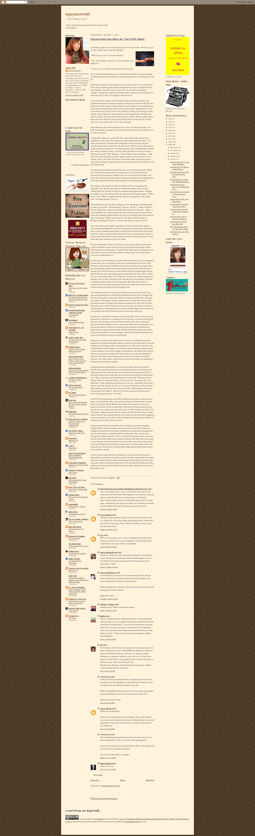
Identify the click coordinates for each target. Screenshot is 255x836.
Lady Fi (71, 446)
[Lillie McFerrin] (77, 217)
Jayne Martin (74, 71)
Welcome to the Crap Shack (78, 568)
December (174, 147)
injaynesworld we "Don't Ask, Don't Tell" (178, 222)
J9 (101, 644)
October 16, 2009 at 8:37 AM (108, 530)
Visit (70, 175)
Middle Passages (74, 347)
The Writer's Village (76, 431)
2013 (170, 133)
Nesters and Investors (75, 521)
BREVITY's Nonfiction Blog (78, 295)
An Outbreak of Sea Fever (77, 514)
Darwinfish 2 (73, 320)
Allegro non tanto (75, 385)
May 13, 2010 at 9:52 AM (107, 671)
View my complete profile (74, 95)
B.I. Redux (72, 392)
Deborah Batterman (76, 356)
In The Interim (73, 611)
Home (122, 780)
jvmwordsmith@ (131, 821)
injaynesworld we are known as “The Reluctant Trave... (179, 186)
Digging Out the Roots (76, 387)
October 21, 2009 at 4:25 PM (108, 547)
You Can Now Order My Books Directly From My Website (79, 371)
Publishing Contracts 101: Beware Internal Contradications (77, 423)
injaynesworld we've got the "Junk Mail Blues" (179, 163)
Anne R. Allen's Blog (76, 337)
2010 (170, 142)
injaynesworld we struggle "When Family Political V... (179, 211)
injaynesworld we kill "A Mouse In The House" (178, 217)
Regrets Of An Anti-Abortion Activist (78, 498)
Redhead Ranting (75, 368)
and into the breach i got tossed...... (76, 530)
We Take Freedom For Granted (78, 414)
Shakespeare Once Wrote (77, 433)
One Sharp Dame (75, 544)
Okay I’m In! (73, 472)
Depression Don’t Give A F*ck (79, 546)
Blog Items (72, 478)
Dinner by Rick (73, 332)
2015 (170, 127)
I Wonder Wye (74, 616)
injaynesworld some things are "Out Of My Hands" (118, 39)
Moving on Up (73, 570)
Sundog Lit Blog (74, 559)
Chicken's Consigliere (76, 470)
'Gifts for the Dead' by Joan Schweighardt (77, 481)
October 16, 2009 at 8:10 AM (108, 509)
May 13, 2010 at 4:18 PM (107, 703)
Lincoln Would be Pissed (76, 322)
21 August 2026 (73, 315)
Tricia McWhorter (108, 572)
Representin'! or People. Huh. (78, 489)
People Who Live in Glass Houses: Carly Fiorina (77, 602)
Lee (101, 535)
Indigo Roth (73, 512)
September (174, 156)
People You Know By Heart (78, 305)
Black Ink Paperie (75, 527)
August (173, 159)
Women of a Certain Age (77, 599)
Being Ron (72, 400)
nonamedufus (73, 504)
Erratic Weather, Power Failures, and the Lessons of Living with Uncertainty (77, 361)
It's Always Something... (77, 587)
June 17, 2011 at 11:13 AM (108, 769)
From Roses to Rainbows (77, 463)
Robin (102, 616)
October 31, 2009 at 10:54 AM (109, 567)
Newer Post (95, 780)
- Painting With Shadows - (78, 378)
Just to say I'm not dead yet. (77, 395)
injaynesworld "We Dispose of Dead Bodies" (179, 168)
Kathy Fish (73, 576)
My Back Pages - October (77, 506)
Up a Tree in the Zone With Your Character (77, 341)
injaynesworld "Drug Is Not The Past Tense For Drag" (179, 174)
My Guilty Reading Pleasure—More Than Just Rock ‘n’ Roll (78, 298)
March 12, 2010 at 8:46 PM (108, 639)
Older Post (150, 780)
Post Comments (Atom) (111, 785)
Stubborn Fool (74, 551)
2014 (170, 130)
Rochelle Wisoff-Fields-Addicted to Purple (77, 311)
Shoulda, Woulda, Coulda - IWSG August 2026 (77, 350)
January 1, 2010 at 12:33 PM (108, 610)
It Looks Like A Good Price (77, 553)
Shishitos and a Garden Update (78, 465)
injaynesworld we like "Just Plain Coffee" (179, 200)
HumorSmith (105, 763)
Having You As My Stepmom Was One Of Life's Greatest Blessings (78, 404)
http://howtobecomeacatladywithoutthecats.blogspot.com (123, 488)
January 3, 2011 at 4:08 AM (108, 758)
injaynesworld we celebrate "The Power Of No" (179, 205)
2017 (170, 122)
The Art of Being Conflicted (78, 519)
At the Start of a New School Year (78, 289)
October (173, 153)
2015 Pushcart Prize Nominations (75, 562)
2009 (170, 145)
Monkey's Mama (107, 604)
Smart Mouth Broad (108, 552)
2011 (170, 139)
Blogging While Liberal (77, 608)
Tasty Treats (72, 618)
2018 (170, 119)
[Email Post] (117, 478)
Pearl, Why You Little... (77, 487)
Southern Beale (74, 495)
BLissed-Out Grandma (77, 536)
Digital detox (73, 448)
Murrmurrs (73, 438)
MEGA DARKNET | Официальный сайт (75, 456)
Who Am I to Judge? (75, 380)
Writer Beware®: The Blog (78, 419)
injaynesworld (78, 14)
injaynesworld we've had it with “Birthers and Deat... (179, 180)
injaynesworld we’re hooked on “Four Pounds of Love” (179, 194)
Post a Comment (98, 775)
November (174, 150)
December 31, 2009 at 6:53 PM (109, 599)
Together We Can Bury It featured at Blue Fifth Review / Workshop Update (79, 580)
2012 (170, 136)
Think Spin (72, 412)
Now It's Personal (74, 538)
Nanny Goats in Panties (77, 453)
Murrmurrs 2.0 (73, 440)
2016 (170, 124)
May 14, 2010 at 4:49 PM (107, 729)
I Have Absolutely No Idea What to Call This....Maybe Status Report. (77, 591)
